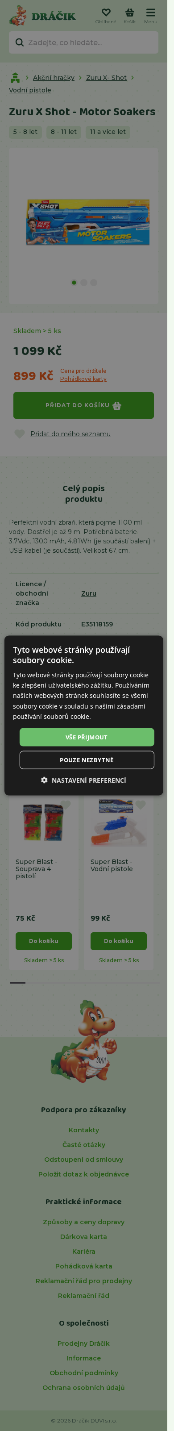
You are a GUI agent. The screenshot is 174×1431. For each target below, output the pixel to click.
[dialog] (83, 715)
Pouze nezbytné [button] (87, 760)
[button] (83, 780)
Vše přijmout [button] (87, 737)
